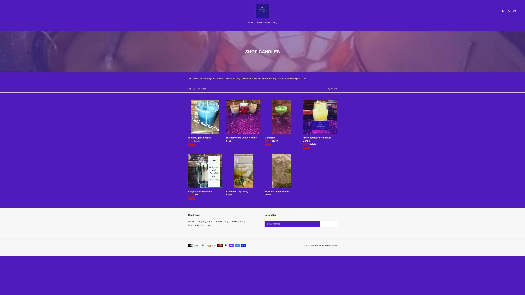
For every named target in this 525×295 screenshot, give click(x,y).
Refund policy (222, 221)
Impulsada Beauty (315, 245)
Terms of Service (195, 225)
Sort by (191, 89)
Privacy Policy (238, 221)
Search (191, 221)
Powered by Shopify (329, 245)
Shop (209, 225)
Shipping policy (205, 221)
